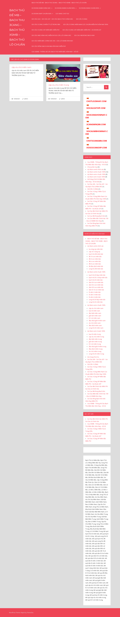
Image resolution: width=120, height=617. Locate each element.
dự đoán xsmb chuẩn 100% (65, 8)
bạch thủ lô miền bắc (96, 280)
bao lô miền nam (94, 311)
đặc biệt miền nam (95, 313)
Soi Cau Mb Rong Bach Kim (84, 35)
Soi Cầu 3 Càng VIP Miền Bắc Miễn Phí (45, 30)
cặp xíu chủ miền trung (58, 85)
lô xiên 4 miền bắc (95, 297)
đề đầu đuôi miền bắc (96, 266)
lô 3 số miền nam (94, 318)
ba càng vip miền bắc (96, 249)
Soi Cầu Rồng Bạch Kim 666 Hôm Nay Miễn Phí (49, 46)
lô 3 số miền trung (95, 344)
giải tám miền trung (95, 342)
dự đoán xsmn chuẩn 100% (89, 8)
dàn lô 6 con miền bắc (96, 285)
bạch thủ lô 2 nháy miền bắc (98, 277)
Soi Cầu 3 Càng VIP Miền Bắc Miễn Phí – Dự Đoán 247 (82, 30)
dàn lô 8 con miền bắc (96, 287)
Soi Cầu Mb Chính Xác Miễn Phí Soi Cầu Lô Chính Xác (51, 35)
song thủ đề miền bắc (96, 269)
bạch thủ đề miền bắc (96, 254)
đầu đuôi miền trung (95, 349)
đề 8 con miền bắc (95, 264)
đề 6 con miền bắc (95, 261)
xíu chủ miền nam (95, 323)
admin (26, 99)
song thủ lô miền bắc (96, 302)
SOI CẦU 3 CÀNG (81, 19)
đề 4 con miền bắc (95, 259)
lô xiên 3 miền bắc (95, 295)
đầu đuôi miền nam (95, 325)
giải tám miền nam (95, 316)
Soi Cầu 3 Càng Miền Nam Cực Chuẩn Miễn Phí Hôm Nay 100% (85, 24)
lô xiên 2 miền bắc (95, 292)
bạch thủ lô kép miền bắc (97, 275)
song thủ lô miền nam (96, 328)
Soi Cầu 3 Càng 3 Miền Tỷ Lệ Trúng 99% (46, 24)
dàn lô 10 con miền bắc (96, 290)
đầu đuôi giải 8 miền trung (97, 346)
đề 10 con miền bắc (95, 256)
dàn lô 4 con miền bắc (96, 282)
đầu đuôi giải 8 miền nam (97, 321)
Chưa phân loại (92, 167)
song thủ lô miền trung (96, 354)
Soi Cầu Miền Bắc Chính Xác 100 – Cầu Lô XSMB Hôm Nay (52, 41)
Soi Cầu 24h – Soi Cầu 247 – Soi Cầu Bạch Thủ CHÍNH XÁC (52, 19)
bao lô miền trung (95, 334)
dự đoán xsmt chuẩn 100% (41, 13)
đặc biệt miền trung (95, 339)
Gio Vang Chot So (62, 13)
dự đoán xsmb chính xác (41, 8)
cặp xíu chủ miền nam (21, 67)
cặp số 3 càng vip (94, 252)
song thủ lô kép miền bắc (97, 300)
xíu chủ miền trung (95, 351)
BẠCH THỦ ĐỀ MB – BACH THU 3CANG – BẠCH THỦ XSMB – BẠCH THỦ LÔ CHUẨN (59, 3)
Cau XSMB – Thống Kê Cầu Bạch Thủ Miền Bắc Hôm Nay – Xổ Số (55, 52)
